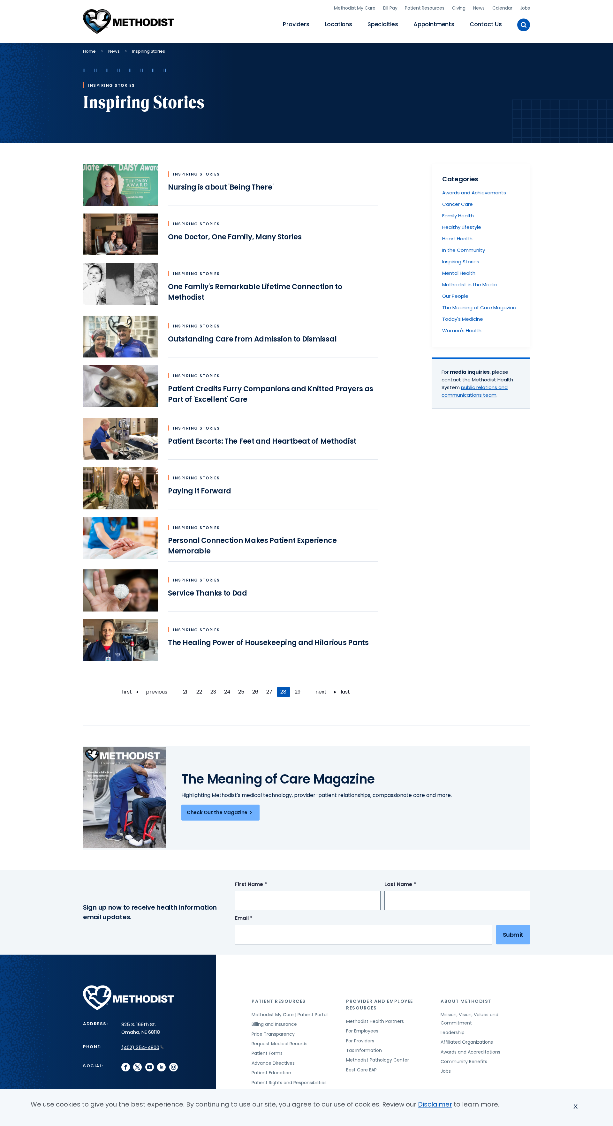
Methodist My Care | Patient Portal (290, 1014)
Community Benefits (464, 1061)
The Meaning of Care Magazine (479, 307)
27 (271, 691)
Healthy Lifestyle (461, 227)
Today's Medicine (462, 319)
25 (243, 691)
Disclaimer (435, 1104)
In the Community (463, 250)
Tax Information (364, 1050)
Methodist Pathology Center (377, 1060)
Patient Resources (424, 8)
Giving (458, 8)
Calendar (502, 8)
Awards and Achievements (474, 192)
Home (89, 51)
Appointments (433, 24)
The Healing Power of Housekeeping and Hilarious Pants (268, 643)
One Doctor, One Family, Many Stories (235, 237)
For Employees (362, 1031)
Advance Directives (273, 1063)
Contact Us (486, 24)
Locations (338, 24)
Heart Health (457, 238)
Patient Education (271, 1073)
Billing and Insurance (274, 1024)
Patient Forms (267, 1053)
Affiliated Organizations (467, 1042)
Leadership (453, 1032)
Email (255, 918)
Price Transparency (273, 1034)
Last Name (412, 885)
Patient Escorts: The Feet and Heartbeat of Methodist (262, 441)
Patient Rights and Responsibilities (289, 1082)
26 (257, 691)
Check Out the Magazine (217, 812)
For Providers (360, 1041)
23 (215, 691)
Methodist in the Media (469, 284)
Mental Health (458, 273)
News (478, 8)
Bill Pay (390, 8)
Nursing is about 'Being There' (220, 187)
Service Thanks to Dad (207, 593)
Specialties (382, 24)
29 (299, 691)
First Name (263, 885)
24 (229, 691)
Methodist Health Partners (375, 1021)
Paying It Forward (199, 491)
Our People (455, 296)
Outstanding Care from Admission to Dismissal (252, 339)
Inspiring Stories (460, 261)
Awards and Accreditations (470, 1052)
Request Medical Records (279, 1043)
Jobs (525, 8)
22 (201, 691)
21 (187, 691)
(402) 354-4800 (140, 1047)
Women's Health (461, 330)
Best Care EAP (361, 1070)
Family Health (458, 215)
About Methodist (466, 1001)
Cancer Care (457, 204)
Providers (296, 24)
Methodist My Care (354, 8)
